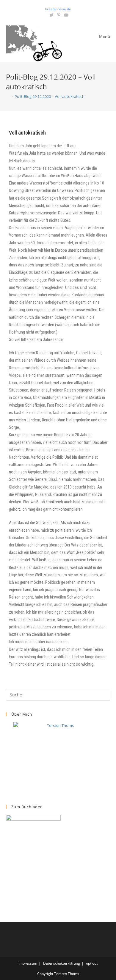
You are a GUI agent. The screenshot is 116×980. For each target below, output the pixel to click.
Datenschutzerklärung (61, 963)
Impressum (27, 963)
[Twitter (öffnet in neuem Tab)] (51, 15)
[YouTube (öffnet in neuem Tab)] (65, 15)
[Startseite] (7, 96)
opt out (92, 963)
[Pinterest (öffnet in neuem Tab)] (58, 15)
